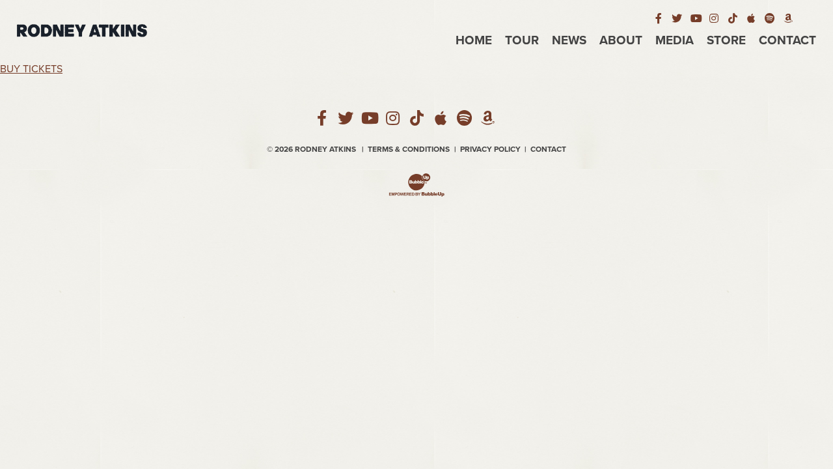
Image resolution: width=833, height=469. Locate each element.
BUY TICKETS (31, 69)
